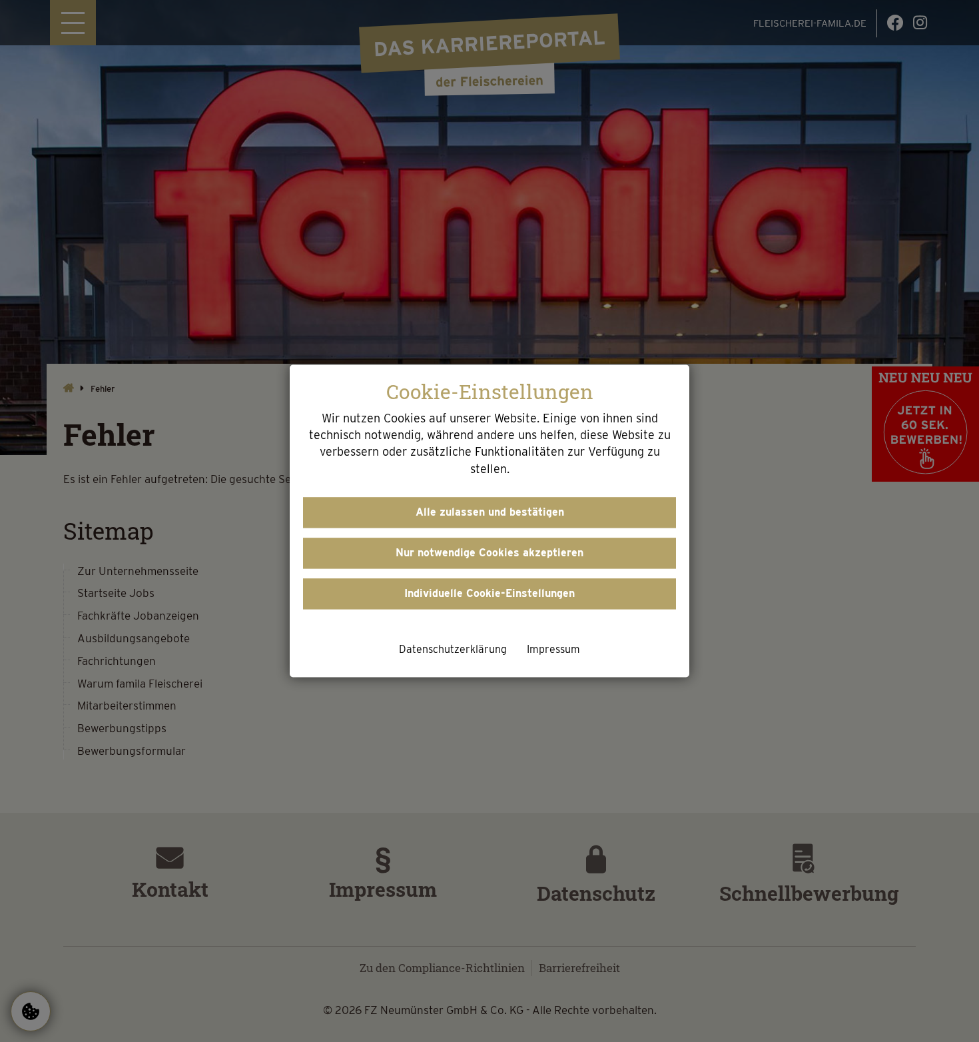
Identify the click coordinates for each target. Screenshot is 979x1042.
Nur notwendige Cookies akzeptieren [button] (489, 552)
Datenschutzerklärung (453, 649)
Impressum (553, 649)
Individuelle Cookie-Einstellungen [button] (489, 593)
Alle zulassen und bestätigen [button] (490, 512)
